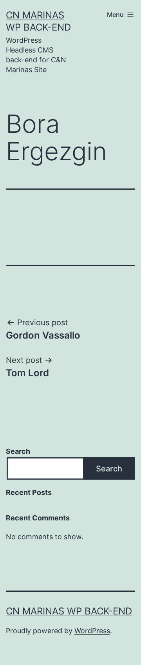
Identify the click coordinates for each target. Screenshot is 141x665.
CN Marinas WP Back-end (69, 611)
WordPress (92, 631)
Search (18, 451)
